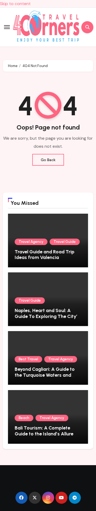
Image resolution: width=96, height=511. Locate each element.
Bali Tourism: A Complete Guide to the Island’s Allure (44, 431)
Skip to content (15, 3)
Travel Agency (31, 241)
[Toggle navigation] (7, 27)
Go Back (48, 159)
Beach (24, 418)
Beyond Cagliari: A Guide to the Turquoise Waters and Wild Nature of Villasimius (45, 375)
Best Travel (28, 359)
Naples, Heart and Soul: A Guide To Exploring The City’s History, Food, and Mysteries (47, 316)
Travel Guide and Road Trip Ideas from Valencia (44, 255)
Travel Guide (65, 241)
